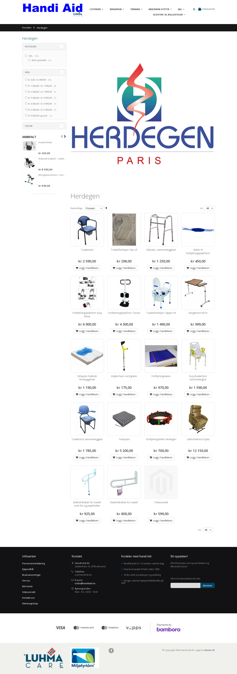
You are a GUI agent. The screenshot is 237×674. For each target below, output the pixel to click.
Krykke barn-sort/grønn (124, 376)
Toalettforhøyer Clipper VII (161, 312)
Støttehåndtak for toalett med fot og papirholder (87, 504)
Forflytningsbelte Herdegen (161, 439)
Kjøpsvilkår (28, 569)
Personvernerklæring (33, 563)
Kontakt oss (28, 597)
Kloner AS (210, 650)
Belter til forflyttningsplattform (198, 251)
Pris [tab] (27, 72)
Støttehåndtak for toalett (124, 502)
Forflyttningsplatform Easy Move (87, 314)
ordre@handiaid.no (85, 583)
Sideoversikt (28, 592)
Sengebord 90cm (198, 312)
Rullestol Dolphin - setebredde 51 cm (53, 158)
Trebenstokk (161, 502)
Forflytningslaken (161, 376)
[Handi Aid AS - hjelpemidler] (52, 11)
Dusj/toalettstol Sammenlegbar (198, 377)
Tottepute (124, 439)
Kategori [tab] (30, 46)
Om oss (26, 580)
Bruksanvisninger (31, 574)
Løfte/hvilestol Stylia (198, 439)
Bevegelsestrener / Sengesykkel (53, 174)
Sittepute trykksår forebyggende (87, 377)
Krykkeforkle (45, 142)
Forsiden (26, 27)
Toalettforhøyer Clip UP (124, 249)
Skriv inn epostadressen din (185, 578)
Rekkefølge (76, 208)
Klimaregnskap (30, 603)
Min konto (27, 586)
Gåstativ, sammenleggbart (161, 249)
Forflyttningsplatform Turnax (124, 312)
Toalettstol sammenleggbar (87, 439)
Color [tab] (28, 125)
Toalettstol (87, 249)
